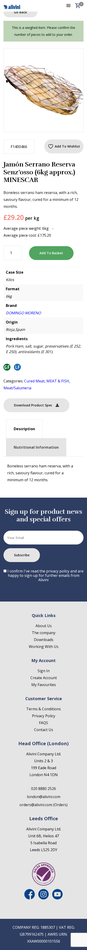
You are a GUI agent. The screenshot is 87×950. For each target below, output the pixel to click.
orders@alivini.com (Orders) (43, 804)
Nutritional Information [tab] (36, 447)
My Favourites (43, 684)
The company (43, 632)
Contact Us (43, 729)
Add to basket (51, 253)
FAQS (43, 722)
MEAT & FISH (57, 381)
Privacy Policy (43, 715)
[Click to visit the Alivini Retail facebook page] (29, 898)
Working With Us (43, 646)
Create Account (43, 677)
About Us (43, 625)
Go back (20, 12)
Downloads (43, 639)
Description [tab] (24, 428)
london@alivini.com (43, 796)
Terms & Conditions (43, 708)
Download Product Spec (33, 405)
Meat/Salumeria (17, 387)
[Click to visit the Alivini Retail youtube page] (57, 898)
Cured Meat (34, 381)
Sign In (44, 670)
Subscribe (21, 555)
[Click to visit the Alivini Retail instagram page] (43, 898)
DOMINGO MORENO (23, 312)
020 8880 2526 (43, 788)
